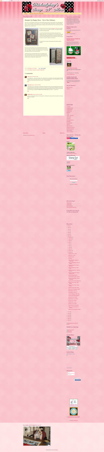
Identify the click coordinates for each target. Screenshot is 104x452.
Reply (28, 81)
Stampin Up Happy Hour (40, 69)
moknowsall (29, 84)
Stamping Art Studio (55, 28)
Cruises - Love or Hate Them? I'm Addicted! (73, 307)
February (70, 250)
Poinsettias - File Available (72, 303)
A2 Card (28, 69)
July (69, 242)
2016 (68, 232)
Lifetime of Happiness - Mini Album (73, 293)
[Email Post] (39, 68)
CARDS (68, 114)
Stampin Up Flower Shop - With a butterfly (73, 283)
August (70, 240)
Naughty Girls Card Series (71, 127)
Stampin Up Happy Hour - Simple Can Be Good (74, 271)
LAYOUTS (68, 124)
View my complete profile (70, 74)
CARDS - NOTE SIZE (70, 115)
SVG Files (68, 88)
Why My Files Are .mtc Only (72, 297)
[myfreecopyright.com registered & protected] (74, 324)
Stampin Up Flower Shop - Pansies (73, 287)
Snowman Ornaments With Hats (36, 13)
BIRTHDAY (68, 112)
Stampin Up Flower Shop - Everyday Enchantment (74, 279)
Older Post (62, 133)
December (70, 237)
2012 (68, 313)
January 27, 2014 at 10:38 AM (35, 84)
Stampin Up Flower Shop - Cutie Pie (74, 276)
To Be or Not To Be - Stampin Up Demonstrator (73, 261)
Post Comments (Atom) (31, 135)
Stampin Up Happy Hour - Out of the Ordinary (74, 263)
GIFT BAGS (68, 121)
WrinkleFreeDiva (30, 94)
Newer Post (25, 133)
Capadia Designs (69, 202)
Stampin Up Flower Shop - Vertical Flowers (73, 285)
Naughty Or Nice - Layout (72, 301)
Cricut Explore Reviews (70, 120)
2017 (68, 230)
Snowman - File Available (72, 300)
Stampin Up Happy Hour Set (72, 275)
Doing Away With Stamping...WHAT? (74, 289)
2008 (68, 320)
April (70, 247)
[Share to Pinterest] (45, 68)
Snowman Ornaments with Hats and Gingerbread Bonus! (73, 39)
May (69, 245)
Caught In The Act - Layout (72, 253)
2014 (68, 235)
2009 (68, 318)
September (70, 238)
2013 (68, 311)
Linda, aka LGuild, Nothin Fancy (71, 207)
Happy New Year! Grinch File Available (74, 309)
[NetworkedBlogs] (78, 378)
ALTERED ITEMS (69, 109)
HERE (68, 82)
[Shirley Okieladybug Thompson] (70, 366)
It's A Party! (70, 258)
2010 (68, 316)
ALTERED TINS (69, 111)
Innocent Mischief (69, 122)
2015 (68, 234)
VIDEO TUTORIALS (70, 131)
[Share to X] (43, 68)
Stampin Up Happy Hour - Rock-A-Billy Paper (73, 266)
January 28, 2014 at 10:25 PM (37, 94)
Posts (69, 372)
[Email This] (41, 68)
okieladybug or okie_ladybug (72, 68)
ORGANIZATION (69, 130)
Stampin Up (34, 69)
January (70, 252)
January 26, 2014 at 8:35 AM (33, 76)
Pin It (76, 58)
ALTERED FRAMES (70, 108)
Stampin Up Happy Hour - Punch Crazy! (73, 268)
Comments (69, 374)
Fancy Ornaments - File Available (73, 305)
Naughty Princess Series (70, 128)
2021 (68, 225)
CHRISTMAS (69, 117)
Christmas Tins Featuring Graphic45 (73, 295)
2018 (68, 229)
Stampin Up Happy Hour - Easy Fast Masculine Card (73, 273)
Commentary (69, 118)
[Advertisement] (44, 124)
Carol (28, 76)
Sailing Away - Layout (71, 255)
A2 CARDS (68, 106)
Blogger (56, 449)
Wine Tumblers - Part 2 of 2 (72, 290)
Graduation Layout (71, 256)
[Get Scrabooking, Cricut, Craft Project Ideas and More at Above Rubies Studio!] (74, 417)
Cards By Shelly (69, 204)
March (70, 248)
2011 (68, 315)
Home (26, 13)
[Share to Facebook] (44, 68)
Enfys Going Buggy (70, 205)
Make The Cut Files (69, 87)
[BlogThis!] (42, 68)
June (69, 243)
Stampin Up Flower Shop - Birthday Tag (74, 280)
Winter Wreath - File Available (73, 298)
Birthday (31, 69)
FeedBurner (76, 184)
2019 (68, 227)
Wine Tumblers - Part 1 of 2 (72, 292)
